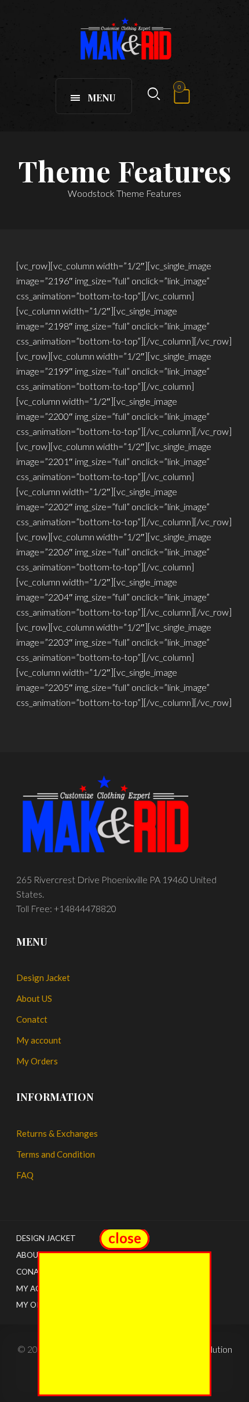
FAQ (25, 1175)
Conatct (31, 1019)
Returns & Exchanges (57, 1133)
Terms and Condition (55, 1154)
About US (34, 998)
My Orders (37, 1061)
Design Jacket (43, 977)
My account (38, 1040)
